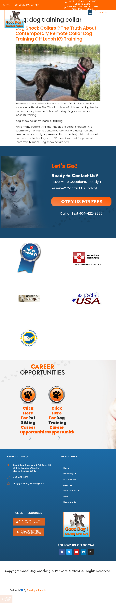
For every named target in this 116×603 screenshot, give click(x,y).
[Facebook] (62, 552)
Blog (65, 496)
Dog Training (69, 479)
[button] (90, 12)
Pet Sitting (68, 473)
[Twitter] (69, 552)
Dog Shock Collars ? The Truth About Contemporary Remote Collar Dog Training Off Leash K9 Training (56, 33)
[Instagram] (91, 552)
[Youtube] (76, 552)
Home (66, 468)
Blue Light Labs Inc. (37, 590)
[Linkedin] (83, 552)
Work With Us (70, 490)
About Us (67, 485)
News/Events (69, 502)
